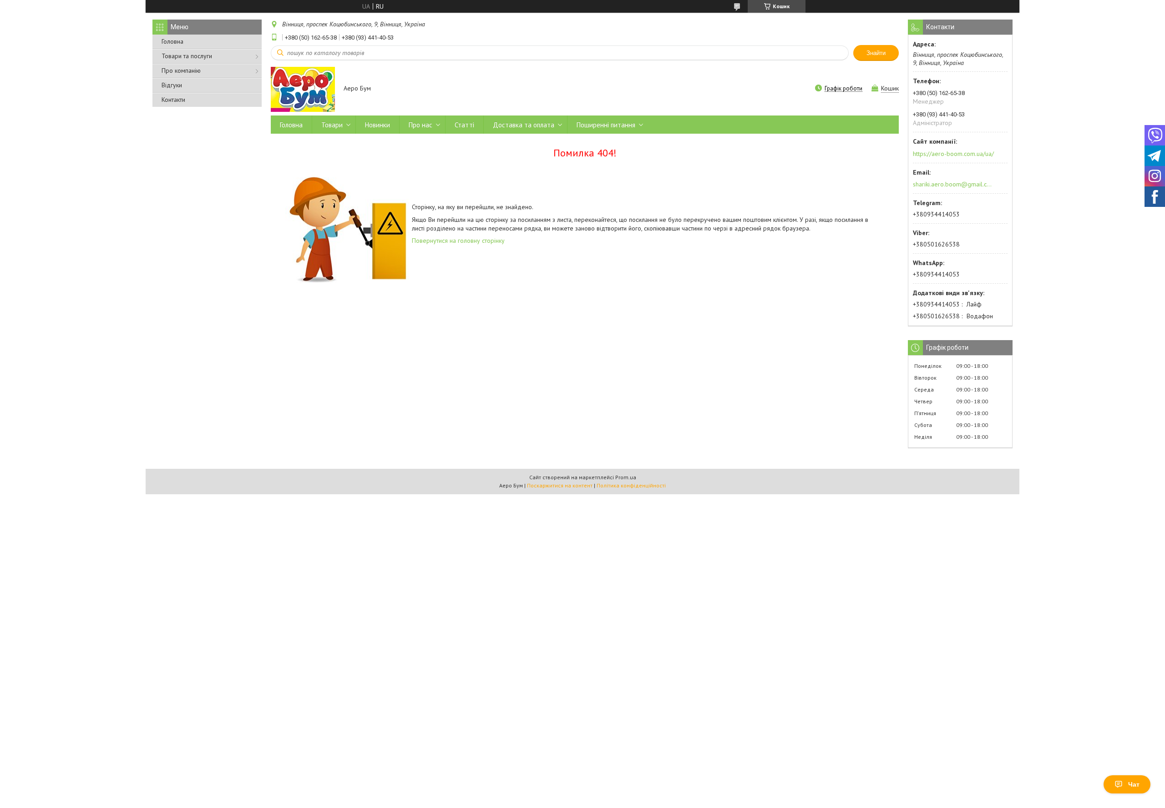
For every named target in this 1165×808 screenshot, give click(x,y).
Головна (172, 41)
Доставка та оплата (523, 124)
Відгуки (172, 85)
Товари (332, 124)
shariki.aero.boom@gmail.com (953, 184)
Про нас (420, 124)
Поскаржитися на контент (560, 485)
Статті (464, 124)
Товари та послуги (187, 56)
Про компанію (181, 70)
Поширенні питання (606, 124)
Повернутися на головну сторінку (458, 240)
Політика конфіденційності (631, 485)
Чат (1134, 784)
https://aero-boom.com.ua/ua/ (953, 154)
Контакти (173, 99)
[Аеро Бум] (303, 89)
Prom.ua (625, 477)
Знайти (876, 53)
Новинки (377, 124)
